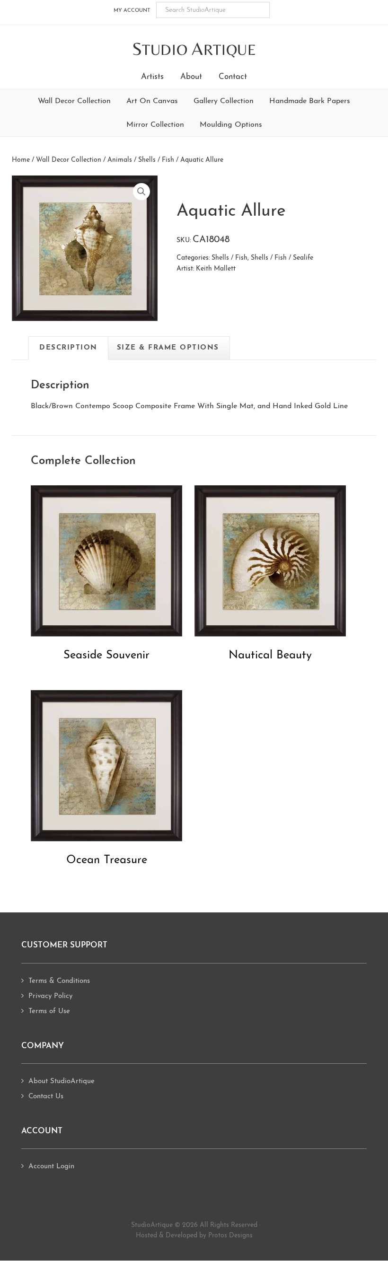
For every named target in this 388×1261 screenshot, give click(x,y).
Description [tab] (68, 347)
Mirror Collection (155, 125)
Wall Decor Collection (74, 101)
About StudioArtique (61, 1081)
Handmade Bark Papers (309, 101)
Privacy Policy (50, 996)
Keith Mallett (216, 268)
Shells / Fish (156, 160)
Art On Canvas (152, 101)
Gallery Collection (224, 101)
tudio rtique (194, 49)
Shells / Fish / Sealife (282, 258)
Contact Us (45, 1096)
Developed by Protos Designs (209, 1235)
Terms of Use (49, 1011)
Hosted (146, 1235)
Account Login (51, 1166)
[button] (141, 191)
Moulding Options (231, 125)
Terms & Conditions (59, 981)
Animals (119, 160)
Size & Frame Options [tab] (168, 347)
